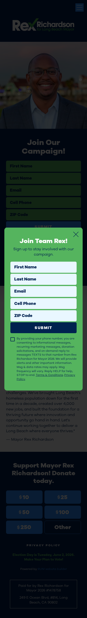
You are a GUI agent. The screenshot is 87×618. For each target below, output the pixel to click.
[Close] (76, 234)
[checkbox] (12, 339)
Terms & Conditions (49, 375)
